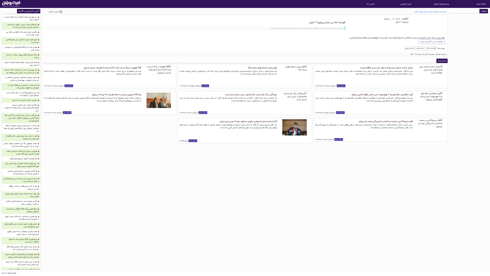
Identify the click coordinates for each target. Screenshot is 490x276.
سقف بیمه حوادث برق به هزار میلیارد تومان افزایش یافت (22, 195)
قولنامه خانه (431, 48)
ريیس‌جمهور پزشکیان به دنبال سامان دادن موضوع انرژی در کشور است (22, 94)
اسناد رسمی (409, 48)
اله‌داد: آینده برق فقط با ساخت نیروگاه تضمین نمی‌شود (24, 188)
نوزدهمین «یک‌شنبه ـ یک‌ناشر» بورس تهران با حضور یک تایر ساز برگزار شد (22, 218)
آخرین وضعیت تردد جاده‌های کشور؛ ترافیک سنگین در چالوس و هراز (22, 203)
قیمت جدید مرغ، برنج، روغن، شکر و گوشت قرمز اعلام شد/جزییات (22, 137)
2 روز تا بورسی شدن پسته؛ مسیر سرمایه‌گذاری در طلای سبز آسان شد (21, 180)
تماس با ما (370, 3)
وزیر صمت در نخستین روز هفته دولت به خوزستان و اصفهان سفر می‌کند (23, 86)
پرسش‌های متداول (441, 3)
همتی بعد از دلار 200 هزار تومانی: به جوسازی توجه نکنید (21, 48)
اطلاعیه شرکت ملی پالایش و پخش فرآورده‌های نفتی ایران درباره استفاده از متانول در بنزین (21, 108)
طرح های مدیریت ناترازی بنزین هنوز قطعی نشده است (22, 41)
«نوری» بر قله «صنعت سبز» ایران (24, 100)
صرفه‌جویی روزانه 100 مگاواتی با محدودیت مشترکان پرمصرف (22, 210)
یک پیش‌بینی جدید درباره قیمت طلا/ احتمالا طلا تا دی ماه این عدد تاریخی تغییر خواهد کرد (21, 71)
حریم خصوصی (406, 3)
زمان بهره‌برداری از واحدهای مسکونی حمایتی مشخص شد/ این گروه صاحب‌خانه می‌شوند (22, 256)
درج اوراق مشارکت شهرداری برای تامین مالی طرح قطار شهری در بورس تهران (22, 165)
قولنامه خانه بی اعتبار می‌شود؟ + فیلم (425, 12)
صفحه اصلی (481, 3)
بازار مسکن (420, 48)
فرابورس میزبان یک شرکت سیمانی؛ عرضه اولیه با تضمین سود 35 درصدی (23, 153)
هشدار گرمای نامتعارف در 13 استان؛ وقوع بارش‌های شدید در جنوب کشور (23, 233)
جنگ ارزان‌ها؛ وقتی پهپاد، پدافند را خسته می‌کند (22, 56)
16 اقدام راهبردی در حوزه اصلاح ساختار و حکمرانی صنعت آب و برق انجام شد (23, 172)
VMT (5, 273)
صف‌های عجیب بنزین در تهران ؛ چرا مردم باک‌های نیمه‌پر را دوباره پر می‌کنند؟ (23, 26)
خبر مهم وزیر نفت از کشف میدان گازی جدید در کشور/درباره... (21, 18)
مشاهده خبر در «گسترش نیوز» (431, 41)
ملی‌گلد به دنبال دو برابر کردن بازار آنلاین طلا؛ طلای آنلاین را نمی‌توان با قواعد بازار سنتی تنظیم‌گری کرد (21, 118)
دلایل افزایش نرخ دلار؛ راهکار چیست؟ (23, 269)
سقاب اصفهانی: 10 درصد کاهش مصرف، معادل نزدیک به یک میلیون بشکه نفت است (21, 145)
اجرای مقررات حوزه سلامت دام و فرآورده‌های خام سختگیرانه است (22, 225)
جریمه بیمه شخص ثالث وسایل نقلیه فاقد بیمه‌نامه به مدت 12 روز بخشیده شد (22, 248)
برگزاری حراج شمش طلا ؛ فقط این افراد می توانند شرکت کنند (22, 33)
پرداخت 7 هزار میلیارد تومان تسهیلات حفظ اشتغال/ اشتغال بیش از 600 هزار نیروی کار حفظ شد (21, 128)
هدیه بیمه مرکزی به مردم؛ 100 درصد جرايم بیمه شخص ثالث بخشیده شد (22, 263)
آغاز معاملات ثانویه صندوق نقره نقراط (23, 158)
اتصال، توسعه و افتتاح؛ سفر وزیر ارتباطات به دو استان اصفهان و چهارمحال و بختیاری (22, 79)
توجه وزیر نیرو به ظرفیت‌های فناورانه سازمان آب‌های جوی (21, 64)
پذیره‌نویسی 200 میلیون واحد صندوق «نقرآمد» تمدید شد (24, 241)
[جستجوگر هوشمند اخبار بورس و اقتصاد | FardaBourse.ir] (11, 3)
